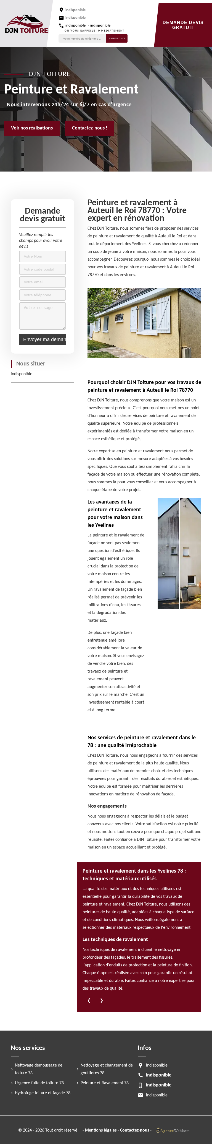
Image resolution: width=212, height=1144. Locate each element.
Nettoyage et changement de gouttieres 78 (107, 1069)
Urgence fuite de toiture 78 (39, 1083)
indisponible (75, 18)
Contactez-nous (134, 1130)
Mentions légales (100, 1130)
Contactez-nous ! (89, 128)
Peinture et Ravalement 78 (105, 1083)
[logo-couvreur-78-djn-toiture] (26, 23)
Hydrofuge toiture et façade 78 (42, 1093)
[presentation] (89, 1002)
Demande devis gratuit (183, 25)
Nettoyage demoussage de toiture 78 (38, 1069)
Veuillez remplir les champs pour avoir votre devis (40, 241)
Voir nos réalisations (32, 128)
